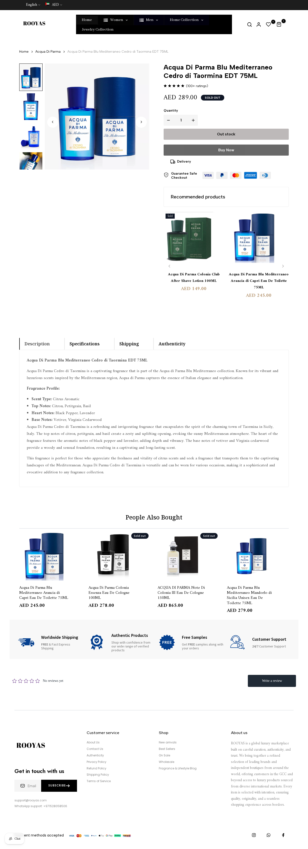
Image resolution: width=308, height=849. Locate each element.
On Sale (164, 755)
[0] (268, 24)
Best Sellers (167, 749)
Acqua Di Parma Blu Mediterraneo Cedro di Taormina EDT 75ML (117, 52)
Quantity (171, 110)
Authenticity (95, 755)
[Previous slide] (169, 266)
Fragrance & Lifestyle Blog (178, 768)
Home (24, 52)
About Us (93, 742)
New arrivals (168, 742)
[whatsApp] (268, 835)
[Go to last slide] (52, 121)
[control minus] (167, 120)
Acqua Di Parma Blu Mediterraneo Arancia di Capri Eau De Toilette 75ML (259, 281)
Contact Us (95, 749)
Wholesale (166, 762)
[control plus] (194, 120)
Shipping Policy (98, 775)
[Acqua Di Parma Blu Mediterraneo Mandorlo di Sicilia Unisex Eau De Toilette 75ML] (258, 556)
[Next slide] (141, 121)
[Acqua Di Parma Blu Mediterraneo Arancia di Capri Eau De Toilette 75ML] (259, 240)
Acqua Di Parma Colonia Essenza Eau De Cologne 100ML (109, 592)
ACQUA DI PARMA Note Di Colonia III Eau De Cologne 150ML (181, 592)
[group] (31, 77)
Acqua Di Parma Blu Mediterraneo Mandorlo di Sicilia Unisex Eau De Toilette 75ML (249, 595)
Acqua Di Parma (48, 52)
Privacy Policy (96, 762)
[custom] (254, 835)
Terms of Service (99, 781)
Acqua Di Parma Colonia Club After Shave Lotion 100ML (194, 277)
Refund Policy (96, 768)
